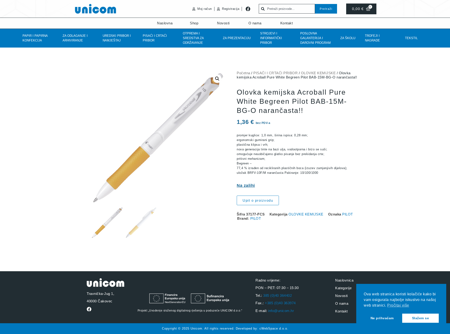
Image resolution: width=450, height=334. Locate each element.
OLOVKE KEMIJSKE (318, 73)
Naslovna (164, 23)
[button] (217, 78)
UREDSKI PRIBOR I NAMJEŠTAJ (117, 38)
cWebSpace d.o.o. (273, 328)
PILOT (347, 214)
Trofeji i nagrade (372, 38)
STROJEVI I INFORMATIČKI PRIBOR (271, 38)
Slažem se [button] (420, 318)
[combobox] (287, 9)
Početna (243, 73)
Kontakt (286, 23)
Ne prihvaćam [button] (382, 318)
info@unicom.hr (281, 311)
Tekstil (411, 38)
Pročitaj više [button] (398, 305)
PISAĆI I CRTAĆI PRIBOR (155, 38)
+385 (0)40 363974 (280, 303)
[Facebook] (248, 9)
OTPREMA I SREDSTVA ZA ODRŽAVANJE (193, 38)
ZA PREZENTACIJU (237, 38)
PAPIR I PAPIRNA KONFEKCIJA (35, 38)
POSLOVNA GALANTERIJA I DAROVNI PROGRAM (315, 38)
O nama (255, 23)
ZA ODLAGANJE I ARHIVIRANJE (75, 38)
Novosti (223, 23)
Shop (194, 23)
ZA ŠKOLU (347, 38)
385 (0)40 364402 (277, 295)
